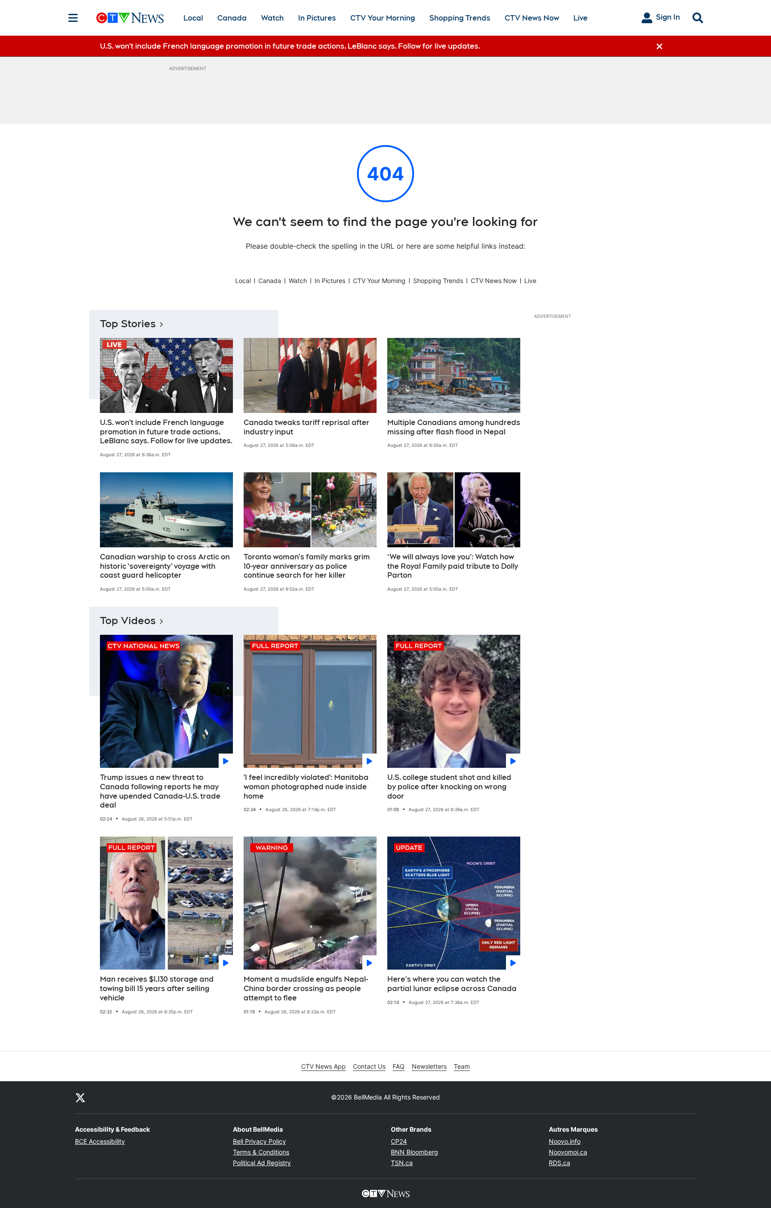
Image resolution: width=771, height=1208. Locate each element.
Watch (272, 18)
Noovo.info (564, 1141)
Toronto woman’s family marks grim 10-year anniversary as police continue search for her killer (307, 566)
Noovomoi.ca (568, 1152)
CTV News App (323, 1066)
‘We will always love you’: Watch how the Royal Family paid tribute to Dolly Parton (452, 566)
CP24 (399, 1141)
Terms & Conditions (261, 1152)
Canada (232, 18)
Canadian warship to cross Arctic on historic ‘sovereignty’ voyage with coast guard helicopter (165, 566)
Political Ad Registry (262, 1162)
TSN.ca (402, 1162)
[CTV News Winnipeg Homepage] (130, 17)
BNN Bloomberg (414, 1152)
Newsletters (429, 1066)
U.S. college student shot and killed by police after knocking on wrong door (449, 786)
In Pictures (317, 18)
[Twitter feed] (80, 1097)
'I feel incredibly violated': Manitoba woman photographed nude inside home (306, 786)
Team (462, 1066)
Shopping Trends (459, 18)
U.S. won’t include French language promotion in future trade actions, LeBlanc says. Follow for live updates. (166, 432)
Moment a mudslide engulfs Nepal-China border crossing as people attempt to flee (306, 988)
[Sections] (73, 18)
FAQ (399, 1066)
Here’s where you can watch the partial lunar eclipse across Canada (452, 984)
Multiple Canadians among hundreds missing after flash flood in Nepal (453, 427)
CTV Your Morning (382, 18)
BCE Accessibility (100, 1141)
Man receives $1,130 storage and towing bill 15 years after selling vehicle (157, 988)
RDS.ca (559, 1162)
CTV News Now (532, 18)
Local (193, 18)
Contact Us (369, 1066)
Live (580, 18)
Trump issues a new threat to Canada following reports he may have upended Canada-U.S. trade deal (160, 791)
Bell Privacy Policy (259, 1141)
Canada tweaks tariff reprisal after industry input (306, 427)
